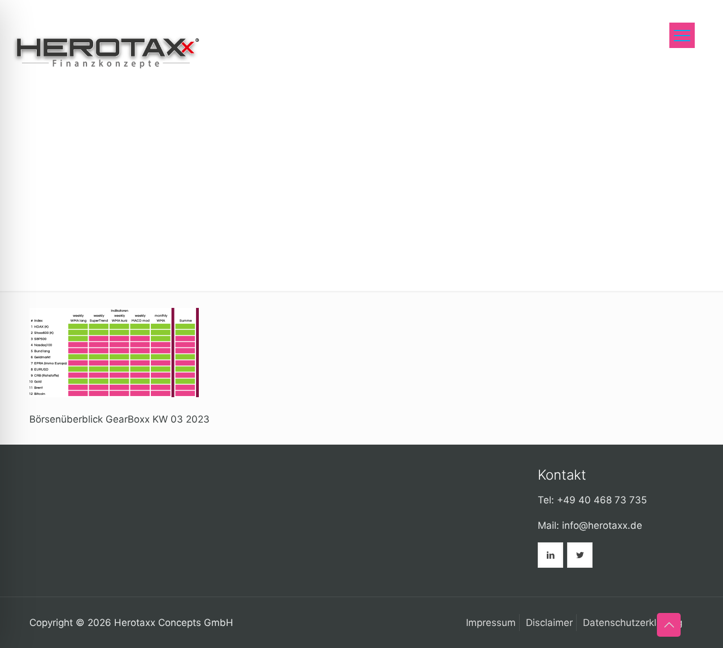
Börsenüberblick (418, 84)
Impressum (491, 622)
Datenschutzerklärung (632, 622)
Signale (341, 84)
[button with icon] (550, 555)
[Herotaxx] (106, 51)
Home (287, 84)
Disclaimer (549, 622)
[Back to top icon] (669, 625)
